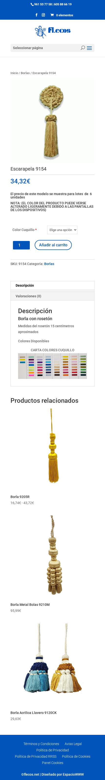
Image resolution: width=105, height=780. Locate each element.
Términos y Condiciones (41, 744)
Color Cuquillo (24, 230)
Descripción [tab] (25, 285)
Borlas (25, 73)
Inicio (14, 73)
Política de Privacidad (52, 750)
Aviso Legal (73, 744)
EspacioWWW (73, 774)
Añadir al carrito (53, 245)
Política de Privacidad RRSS (35, 756)
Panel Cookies (52, 763)
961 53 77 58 (43, 4)
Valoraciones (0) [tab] (28, 296)
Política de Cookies (76, 756)
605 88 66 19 (63, 4)
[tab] (52, 291)
